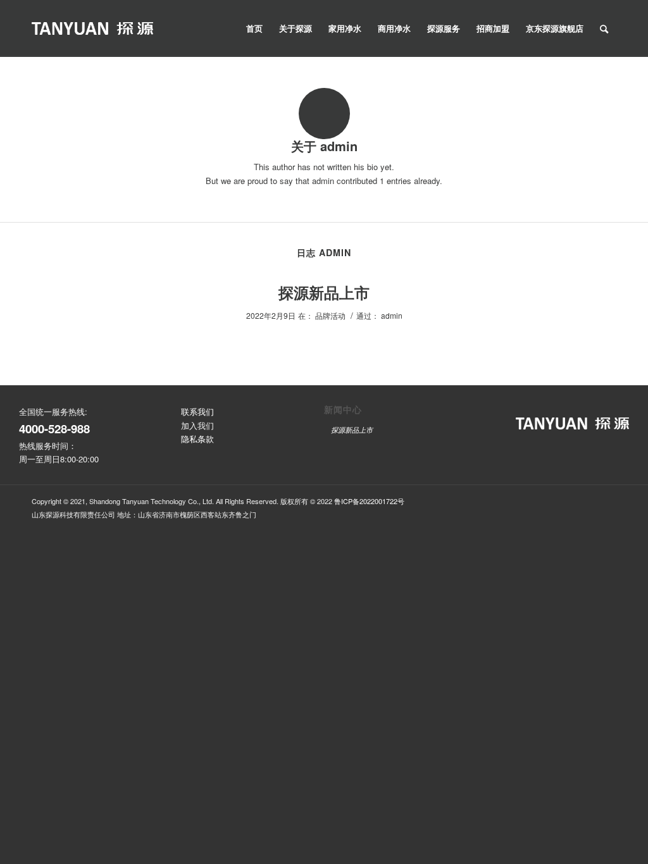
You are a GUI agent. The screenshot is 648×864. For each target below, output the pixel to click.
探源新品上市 (324, 292)
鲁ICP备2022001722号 (369, 501)
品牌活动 (330, 315)
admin (391, 315)
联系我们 (197, 411)
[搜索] (604, 28)
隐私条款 (197, 439)
